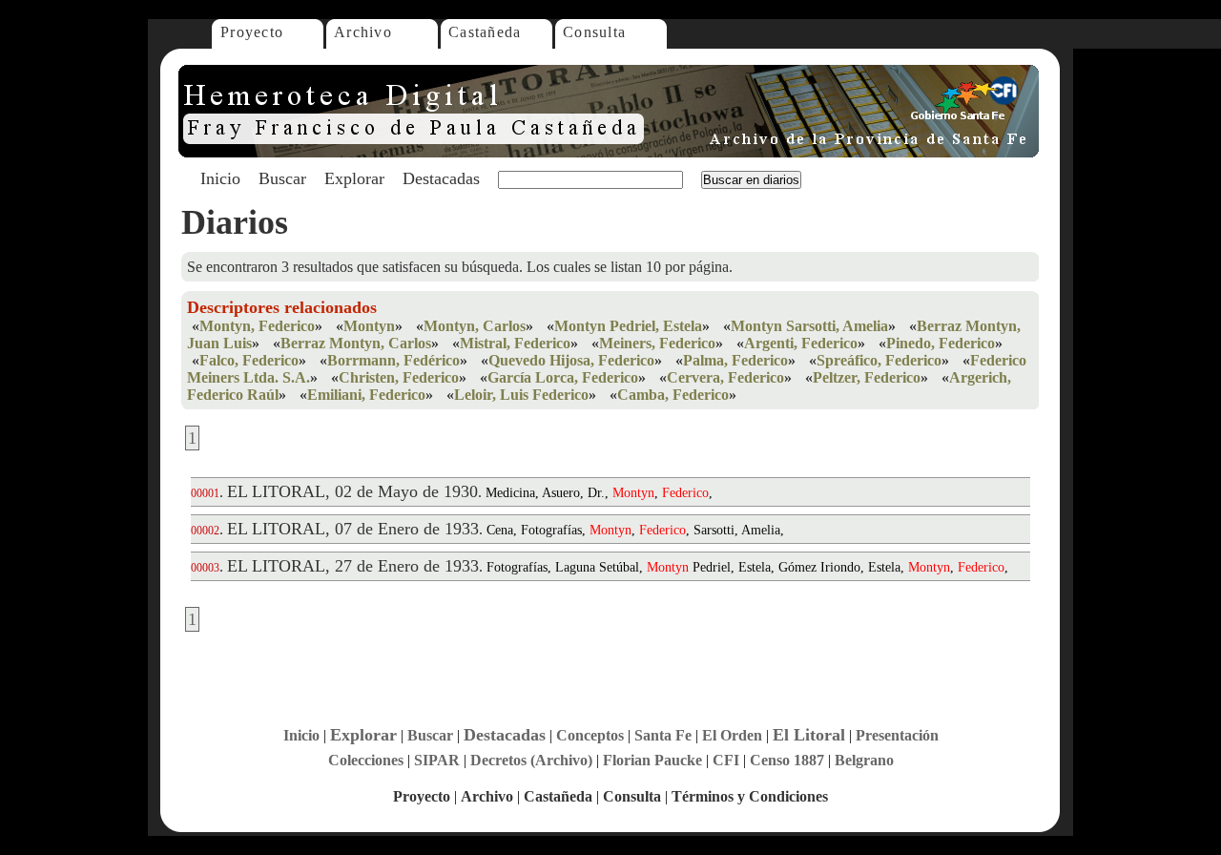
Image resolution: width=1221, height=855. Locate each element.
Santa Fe (663, 735)
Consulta (594, 32)
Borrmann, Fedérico (393, 360)
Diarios (234, 222)
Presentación (897, 735)
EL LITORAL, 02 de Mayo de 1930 (352, 491)
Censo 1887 (787, 760)
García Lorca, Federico (562, 377)
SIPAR (437, 760)
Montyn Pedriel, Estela (628, 326)
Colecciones (366, 760)
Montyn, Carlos (475, 326)
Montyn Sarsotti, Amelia (809, 326)
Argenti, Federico (801, 343)
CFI (726, 760)
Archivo (363, 32)
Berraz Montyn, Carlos (355, 343)
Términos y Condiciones (750, 796)
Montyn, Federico (257, 326)
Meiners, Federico (657, 343)
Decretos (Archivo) (531, 760)
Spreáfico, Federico (879, 360)
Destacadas (441, 178)
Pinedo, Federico (940, 343)
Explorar (354, 178)
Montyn (369, 326)
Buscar (282, 178)
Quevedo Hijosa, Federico (571, 360)
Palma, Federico (735, 360)
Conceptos (590, 735)
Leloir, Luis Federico (521, 394)
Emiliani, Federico (366, 394)
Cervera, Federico (725, 377)
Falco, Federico (249, 360)
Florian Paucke (652, 760)
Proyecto (251, 32)
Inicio (220, 178)
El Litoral (809, 734)
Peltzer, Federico (867, 377)
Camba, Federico (673, 394)
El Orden (732, 735)
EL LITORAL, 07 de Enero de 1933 (353, 528)
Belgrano (864, 760)
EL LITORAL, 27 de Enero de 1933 (353, 565)
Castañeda (485, 32)
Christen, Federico (399, 377)
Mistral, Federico (515, 343)
